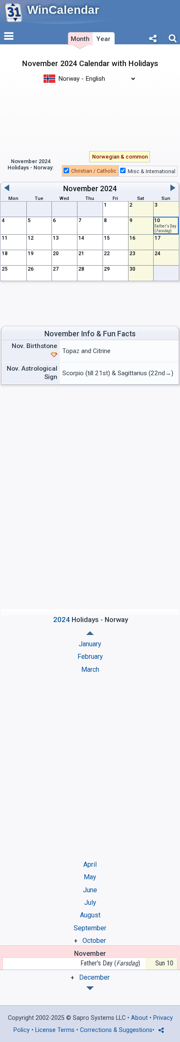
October (94, 941)
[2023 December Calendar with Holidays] (90, 633)
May (90, 877)
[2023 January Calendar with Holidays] (90, 988)
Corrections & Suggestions (116, 1030)
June (90, 890)
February (90, 657)
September (90, 928)
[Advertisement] (90, 116)
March (90, 669)
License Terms (55, 1030)
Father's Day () (110, 963)
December (94, 977)
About (139, 1018)
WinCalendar (63, 9)
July (90, 902)
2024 (108, 188)
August (90, 915)
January (90, 644)
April (90, 864)
